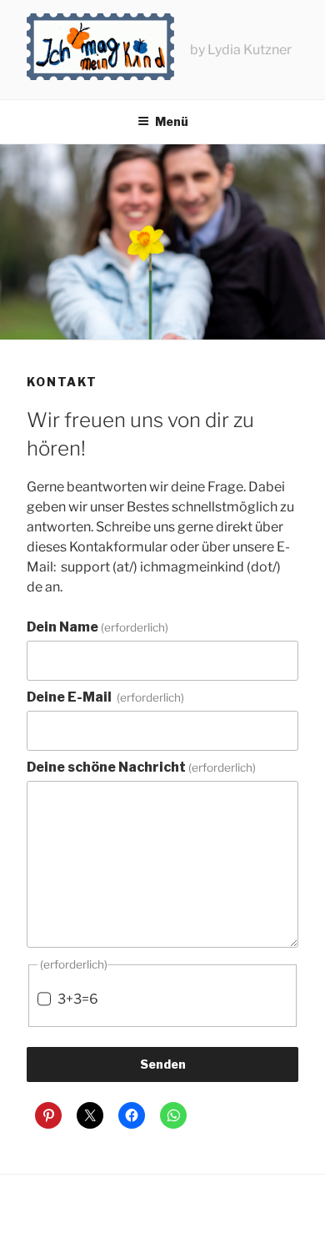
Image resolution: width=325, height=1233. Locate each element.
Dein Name (97, 627)
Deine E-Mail (105, 697)
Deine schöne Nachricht (141, 767)
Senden (163, 1064)
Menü (171, 121)
